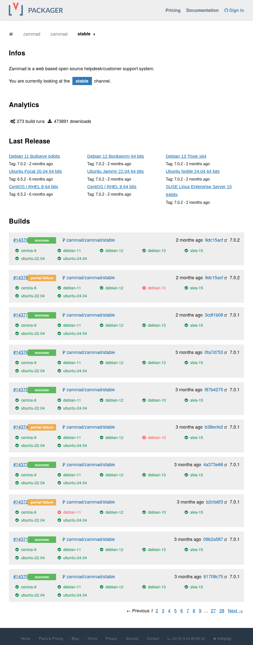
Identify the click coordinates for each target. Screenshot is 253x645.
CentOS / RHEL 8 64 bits (33, 186)
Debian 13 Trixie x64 (186, 156)
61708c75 (213, 576)
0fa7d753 (214, 352)
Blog (75, 638)
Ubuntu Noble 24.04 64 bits (193, 171)
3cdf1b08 (214, 314)
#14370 (20, 576)
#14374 (20, 426)
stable (85, 33)
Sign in (236, 10)
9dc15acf (214, 239)
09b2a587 (213, 539)
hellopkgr (224, 638)
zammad (31, 33)
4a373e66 (213, 464)
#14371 (20, 539)
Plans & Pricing (51, 638)
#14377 (20, 314)
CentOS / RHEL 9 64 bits (111, 186)
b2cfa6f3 (214, 501)
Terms (92, 638)
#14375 (20, 389)
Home (25, 638)
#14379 (20, 239)
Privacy (111, 638)
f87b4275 (214, 389)
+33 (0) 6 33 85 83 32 (188, 638)
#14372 (20, 501)
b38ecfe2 (214, 426)
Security (132, 638)
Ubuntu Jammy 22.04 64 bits (115, 171)
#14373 (20, 464)
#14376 (20, 352)
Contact (153, 638)
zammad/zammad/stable (90, 239)
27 (213, 610)
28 (221, 610)
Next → (235, 610)
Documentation (202, 10)
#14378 (20, 277)
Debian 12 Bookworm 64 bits (115, 156)
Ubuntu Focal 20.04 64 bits (35, 171)
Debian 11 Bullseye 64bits (34, 156)
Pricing (173, 10)
